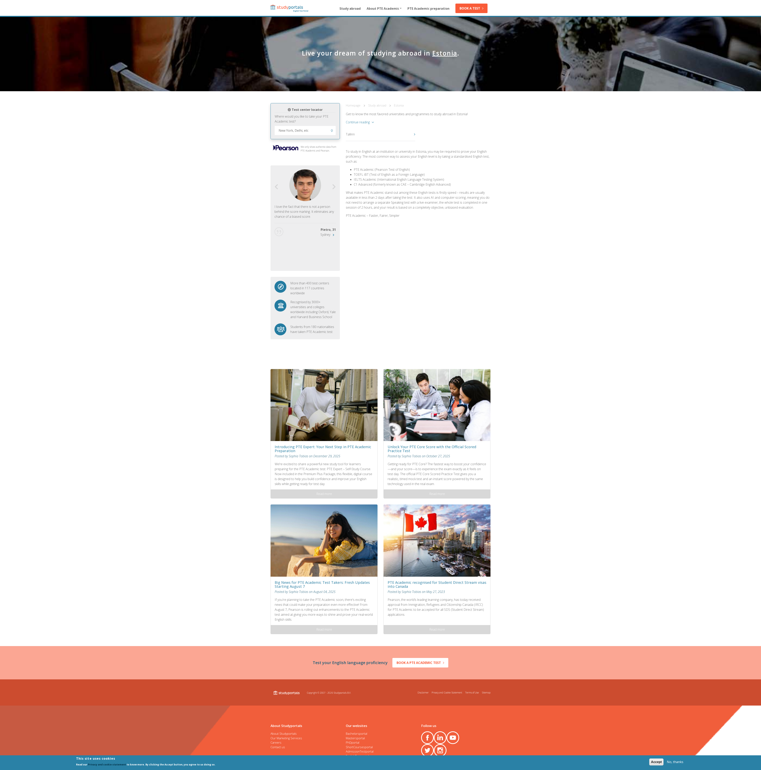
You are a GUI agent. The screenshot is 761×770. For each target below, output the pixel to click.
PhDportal (352, 742)
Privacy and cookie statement (107, 764)
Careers (276, 742)
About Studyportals (284, 733)
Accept (656, 762)
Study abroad (350, 8)
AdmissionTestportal (360, 751)
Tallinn (350, 134)
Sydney (325, 234)
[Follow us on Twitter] (427, 750)
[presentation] (276, 187)
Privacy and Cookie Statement (447, 692)
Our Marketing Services (286, 738)
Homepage (353, 105)
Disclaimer (423, 692)
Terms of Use (472, 692)
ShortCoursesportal (359, 747)
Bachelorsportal (356, 733)
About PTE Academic (383, 8)
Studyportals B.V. (342, 692)
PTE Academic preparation (428, 8)
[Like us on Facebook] (427, 737)
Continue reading (358, 122)
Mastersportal (355, 738)
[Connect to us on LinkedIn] (440, 737)
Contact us (278, 747)
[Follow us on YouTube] (452, 737)
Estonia (399, 105)
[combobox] (305, 130)
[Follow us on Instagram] (440, 750)
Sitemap (486, 692)
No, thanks (675, 762)
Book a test (470, 8)
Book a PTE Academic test (419, 663)
